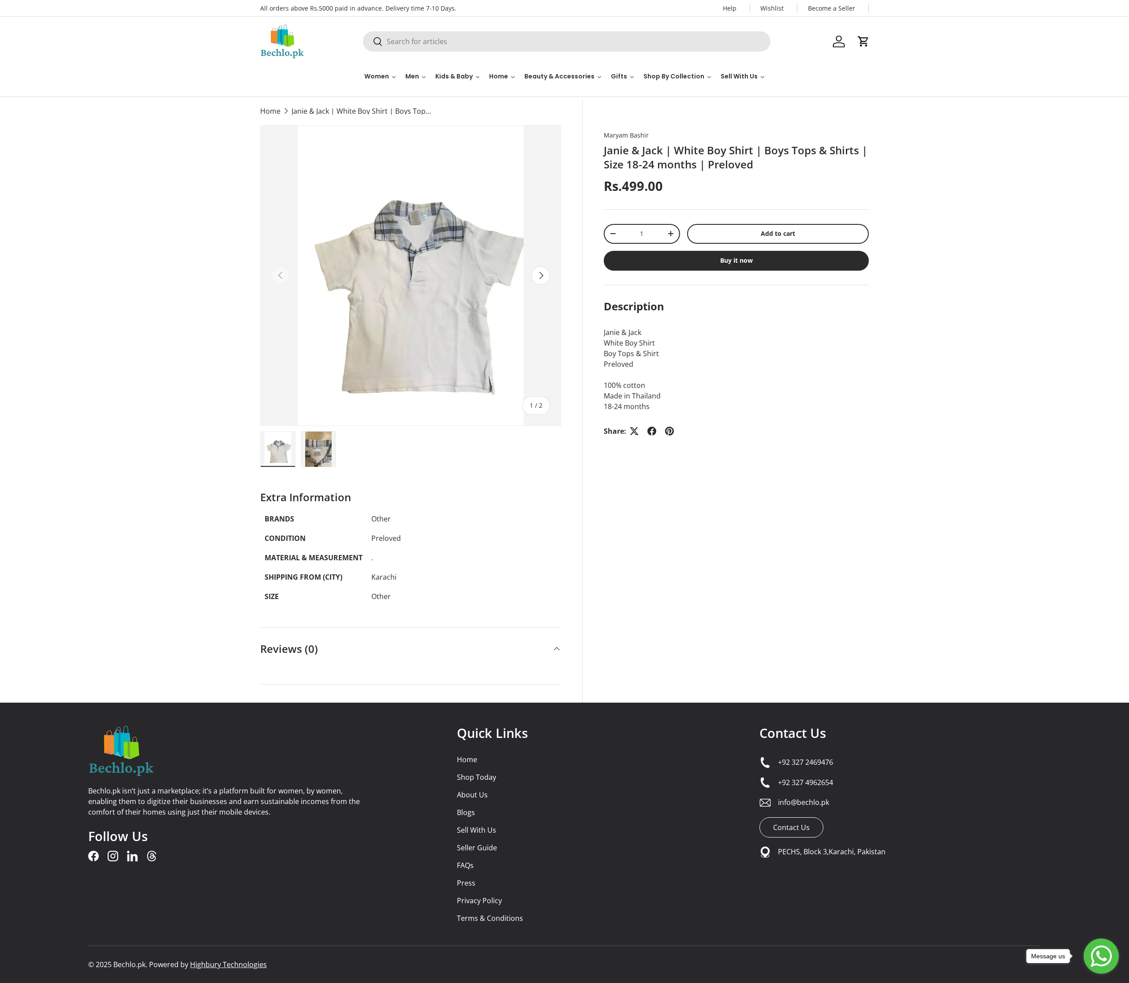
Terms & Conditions (490, 918)
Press (466, 883)
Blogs (466, 812)
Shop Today (476, 777)
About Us (472, 795)
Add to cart (778, 233)
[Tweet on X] (634, 431)
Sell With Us (476, 830)
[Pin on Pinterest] (669, 431)
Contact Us (792, 732)
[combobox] (566, 41)
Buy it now (736, 260)
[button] (863, 41)
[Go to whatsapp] (1101, 956)
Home (270, 111)
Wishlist (772, 8)
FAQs (465, 865)
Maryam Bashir (626, 135)
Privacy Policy (479, 900)
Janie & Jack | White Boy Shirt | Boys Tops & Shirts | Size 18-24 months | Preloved (362, 111)
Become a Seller (831, 8)
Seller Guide (477, 848)
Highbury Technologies (228, 964)
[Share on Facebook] (652, 431)
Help (729, 8)
